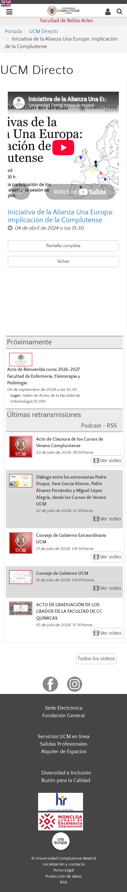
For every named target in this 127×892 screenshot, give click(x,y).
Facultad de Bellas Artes (66, 21)
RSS (63, 882)
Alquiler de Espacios (63, 752)
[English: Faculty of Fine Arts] (6, 3)
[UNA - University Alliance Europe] (61, 841)
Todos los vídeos (96, 659)
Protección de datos (64, 876)
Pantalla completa (63, 245)
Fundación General (63, 716)
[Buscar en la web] (119, 11)
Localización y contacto (64, 864)
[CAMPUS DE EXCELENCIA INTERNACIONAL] (60, 821)
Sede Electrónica (63, 708)
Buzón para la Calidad (65, 780)
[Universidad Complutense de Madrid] (63, 10)
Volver (63, 261)
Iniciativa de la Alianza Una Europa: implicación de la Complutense (61, 216)
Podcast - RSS (99, 426)
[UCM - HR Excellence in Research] (60, 801)
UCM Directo (43, 31)
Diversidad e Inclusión (66, 773)
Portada (13, 31)
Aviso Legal (63, 870)
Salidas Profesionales (63, 744)
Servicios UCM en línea (64, 736)
